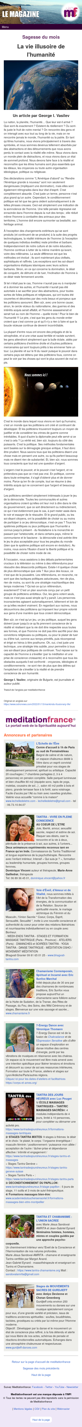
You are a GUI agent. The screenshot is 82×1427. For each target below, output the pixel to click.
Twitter (48, 1387)
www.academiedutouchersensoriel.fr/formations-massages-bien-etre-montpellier (35, 1200)
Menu (5, 27)
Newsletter (72, 1387)
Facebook (37, 1387)
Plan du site (48, 1409)
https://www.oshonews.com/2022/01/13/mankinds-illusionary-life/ (37, 704)
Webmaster (63, 1409)
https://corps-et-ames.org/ (21, 1083)
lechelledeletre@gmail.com (54, 801)
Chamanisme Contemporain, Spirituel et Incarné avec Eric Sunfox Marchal (54, 975)
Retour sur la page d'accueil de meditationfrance (41, 1362)
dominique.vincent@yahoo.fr (47, 878)
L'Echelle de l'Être (47, 743)
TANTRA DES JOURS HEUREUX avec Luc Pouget (54, 1096)
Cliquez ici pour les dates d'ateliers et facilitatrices (35, 1079)
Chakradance (56, 1037)
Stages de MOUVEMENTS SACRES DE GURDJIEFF (52, 1288)
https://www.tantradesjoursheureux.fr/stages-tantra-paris (40, 1179)
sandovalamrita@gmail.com (22, 1274)
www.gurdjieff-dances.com (21, 1347)
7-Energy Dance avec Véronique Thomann (50, 1027)
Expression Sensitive (49, 1040)
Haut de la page (41, 1375)
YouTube (59, 1387)
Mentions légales (23, 1409)
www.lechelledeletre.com (20, 801)
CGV (37, 1409)
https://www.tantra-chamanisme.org (38, 1270)
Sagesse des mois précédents (41, 1368)
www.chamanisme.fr (18, 1013)
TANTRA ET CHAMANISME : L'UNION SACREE (54, 1218)
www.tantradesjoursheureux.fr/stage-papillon (32, 1186)
